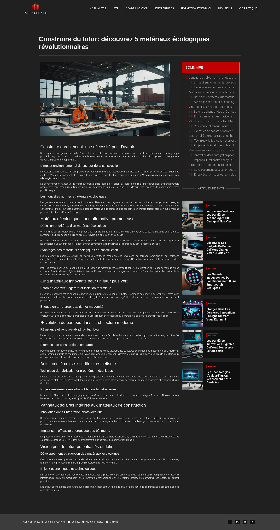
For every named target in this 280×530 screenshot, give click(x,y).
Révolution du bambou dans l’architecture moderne (212, 121)
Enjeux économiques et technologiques (215, 174)
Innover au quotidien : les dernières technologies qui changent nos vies (220, 216)
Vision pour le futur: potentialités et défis (212, 164)
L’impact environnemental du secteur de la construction (215, 82)
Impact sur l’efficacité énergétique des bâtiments (215, 160)
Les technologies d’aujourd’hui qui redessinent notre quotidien (218, 377)
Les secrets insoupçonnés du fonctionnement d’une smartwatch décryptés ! (221, 281)
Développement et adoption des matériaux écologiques (215, 169)
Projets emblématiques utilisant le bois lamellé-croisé (215, 145)
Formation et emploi (196, 8)
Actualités (98, 8)
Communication (137, 8)
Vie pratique (248, 8)
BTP (116, 8)
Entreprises (164, 8)
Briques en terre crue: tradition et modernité (215, 116)
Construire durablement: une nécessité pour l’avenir (212, 77)
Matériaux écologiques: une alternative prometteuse (212, 92)
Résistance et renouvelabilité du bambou (215, 126)
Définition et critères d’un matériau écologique (215, 97)
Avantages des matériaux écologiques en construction (215, 102)
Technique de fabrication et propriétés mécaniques (215, 140)
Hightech (225, 8)
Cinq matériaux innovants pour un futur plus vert (212, 106)
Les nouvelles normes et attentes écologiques (215, 87)
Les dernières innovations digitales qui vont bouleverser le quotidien (220, 346)
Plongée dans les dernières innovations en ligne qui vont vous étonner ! (221, 314)
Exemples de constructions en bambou (215, 131)
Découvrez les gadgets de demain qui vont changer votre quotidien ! (219, 248)
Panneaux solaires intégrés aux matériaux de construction (212, 150)
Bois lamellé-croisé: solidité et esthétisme (212, 135)
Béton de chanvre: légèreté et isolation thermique (215, 111)
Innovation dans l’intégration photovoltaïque (215, 155)
